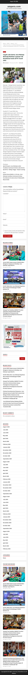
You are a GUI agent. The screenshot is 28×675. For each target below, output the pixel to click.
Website (5, 225)
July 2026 (5, 429)
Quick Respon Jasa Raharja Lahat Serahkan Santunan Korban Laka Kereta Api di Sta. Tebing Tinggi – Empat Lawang (14, 166)
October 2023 (6, 525)
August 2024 (6, 496)
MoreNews (21, 671)
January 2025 (6, 482)
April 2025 (5, 473)
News (4, 51)
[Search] (24, 38)
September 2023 (7, 528)
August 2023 (6, 531)
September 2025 (7, 459)
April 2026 (5, 438)
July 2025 (5, 464)
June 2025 (5, 467)
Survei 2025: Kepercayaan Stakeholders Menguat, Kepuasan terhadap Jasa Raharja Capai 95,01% (14, 252)
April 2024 (5, 508)
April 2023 (5, 543)
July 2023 (5, 534)
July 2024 (5, 499)
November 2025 (7, 453)
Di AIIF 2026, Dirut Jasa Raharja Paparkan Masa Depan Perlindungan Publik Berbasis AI (14, 276)
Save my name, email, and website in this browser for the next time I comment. (15, 231)
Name (5, 213)
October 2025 (6, 456)
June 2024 (5, 502)
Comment (6, 193)
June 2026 (5, 432)
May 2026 (5, 435)
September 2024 (7, 493)
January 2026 (6, 447)
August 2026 (6, 427)
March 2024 (6, 511)
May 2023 (5, 540)
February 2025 (6, 479)
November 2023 (7, 522)
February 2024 (6, 514)
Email (5, 219)
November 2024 (7, 488)
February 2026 (6, 444)
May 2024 (5, 505)
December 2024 (7, 485)
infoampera (6, 62)
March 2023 (6, 546)
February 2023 (6, 548)
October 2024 (6, 490)
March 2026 (6, 441)
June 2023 (5, 537)
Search (5, 354)
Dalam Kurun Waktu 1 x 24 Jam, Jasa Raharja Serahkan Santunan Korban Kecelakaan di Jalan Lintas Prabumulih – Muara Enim (14, 176)
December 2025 (7, 450)
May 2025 (5, 470)
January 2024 (6, 517)
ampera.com (14, 6)
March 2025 (6, 476)
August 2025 (6, 461)
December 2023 (7, 519)
